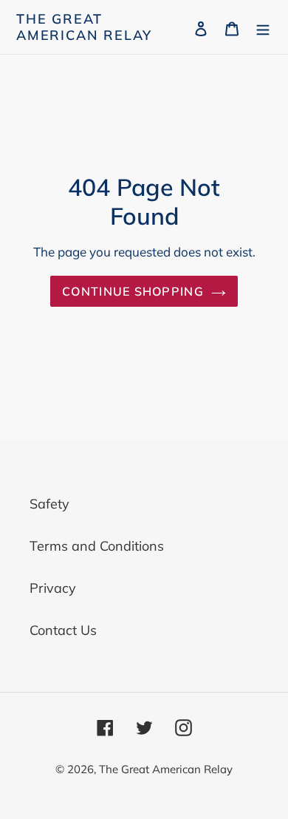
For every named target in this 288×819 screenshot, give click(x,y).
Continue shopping (133, 291)
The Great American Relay (84, 27)
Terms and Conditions (97, 545)
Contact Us (63, 630)
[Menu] (262, 27)
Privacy (53, 588)
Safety (49, 503)
